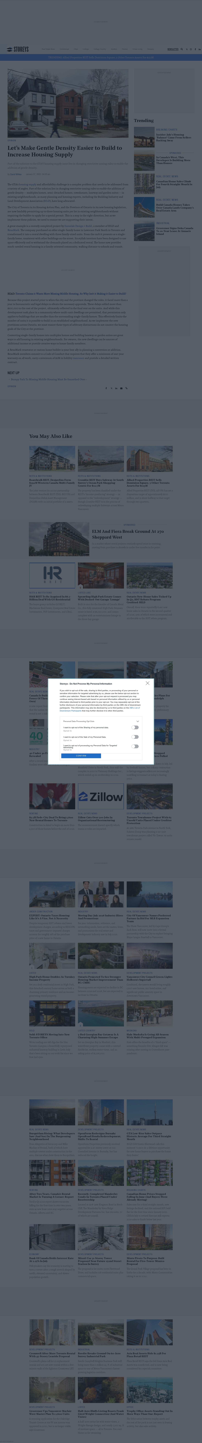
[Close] (148, 684)
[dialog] (101, 721)
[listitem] (101, 721)
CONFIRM (81, 756)
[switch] (135, 727)
